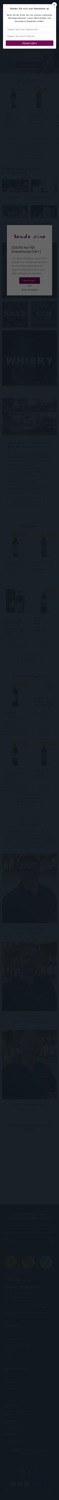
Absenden (29, 43)
